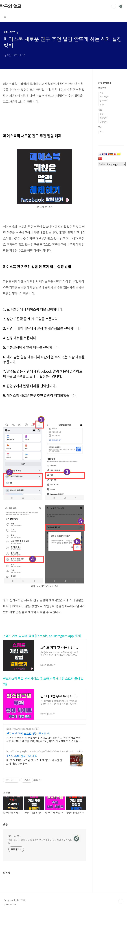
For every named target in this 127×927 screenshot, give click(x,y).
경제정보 (103, 118)
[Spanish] (118, 155)
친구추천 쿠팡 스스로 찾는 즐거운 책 (28, 733)
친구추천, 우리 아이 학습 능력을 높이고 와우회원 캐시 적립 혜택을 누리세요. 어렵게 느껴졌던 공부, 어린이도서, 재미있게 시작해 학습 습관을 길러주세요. (43, 739)
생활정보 (103, 122)
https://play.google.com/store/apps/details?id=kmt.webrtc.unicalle (41, 751)
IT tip (102, 104)
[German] (111, 155)
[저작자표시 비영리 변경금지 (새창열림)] (37, 780)
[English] (104, 155)
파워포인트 (104, 96)
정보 (100, 109)
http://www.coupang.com (20, 728)
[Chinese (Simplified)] (100, 160)
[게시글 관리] (16, 780)
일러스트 (103, 100)
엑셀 (101, 92)
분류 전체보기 (104, 82)
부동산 (102, 114)
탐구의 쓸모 (10, 6)
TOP (120, 901)
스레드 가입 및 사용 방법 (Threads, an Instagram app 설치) (42, 636)
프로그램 (102, 88)
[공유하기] (12, 780)
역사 (100, 127)
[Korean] (100, 155)
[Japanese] (115, 155)
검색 (113, 6)
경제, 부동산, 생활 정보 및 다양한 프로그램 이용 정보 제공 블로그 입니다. (40, 841)
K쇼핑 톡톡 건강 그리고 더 (22, 756)
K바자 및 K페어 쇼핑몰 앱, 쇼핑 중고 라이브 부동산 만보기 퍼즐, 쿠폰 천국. (34, 761)
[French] (107, 155)
